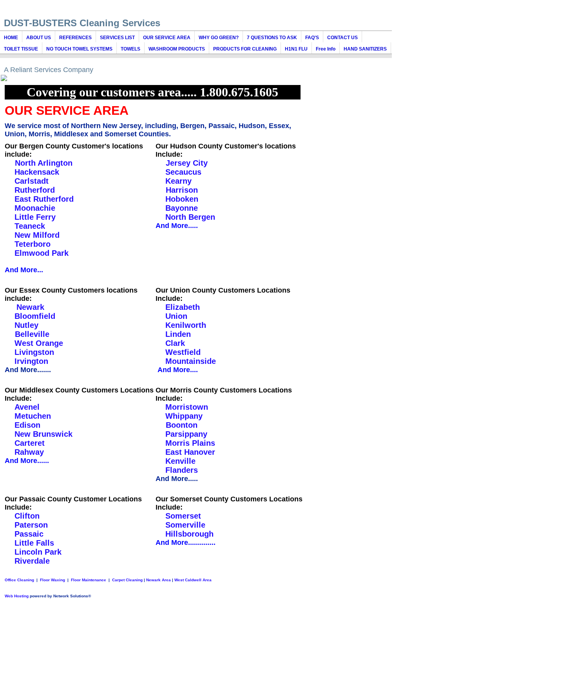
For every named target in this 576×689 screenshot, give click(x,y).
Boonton (180, 425)
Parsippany (186, 434)
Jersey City (185, 163)
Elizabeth (182, 307)
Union (176, 316)
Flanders (181, 470)
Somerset (183, 516)
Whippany (184, 416)
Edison (27, 425)
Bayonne (181, 208)
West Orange (38, 343)
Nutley (26, 325)
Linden (178, 334)
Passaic (28, 534)
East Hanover (190, 452)
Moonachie (34, 208)
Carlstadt (31, 181)
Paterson (31, 525)
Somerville (185, 525)
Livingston (34, 352)
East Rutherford (44, 199)
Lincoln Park (38, 552)
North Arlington (42, 163)
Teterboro (32, 244)
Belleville (31, 334)
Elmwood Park (41, 253)
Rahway (29, 452)
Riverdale (32, 561)
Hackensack (36, 172)
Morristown (186, 407)
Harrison (180, 190)
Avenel (27, 407)
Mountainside (190, 361)
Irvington (31, 361)
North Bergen (190, 217)
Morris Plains (190, 443)
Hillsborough (189, 534)
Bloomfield (34, 316)
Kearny (178, 181)
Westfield (183, 352)
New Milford (38, 235)
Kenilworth (185, 325)
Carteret (29, 443)
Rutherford (34, 190)
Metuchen (32, 416)
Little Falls (34, 543)
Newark (30, 307)
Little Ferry (35, 217)
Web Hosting (17, 596)
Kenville (180, 461)
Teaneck (29, 226)
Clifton (27, 516)
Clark (175, 343)
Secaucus (183, 172)
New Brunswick (43, 434)
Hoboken (181, 199)
